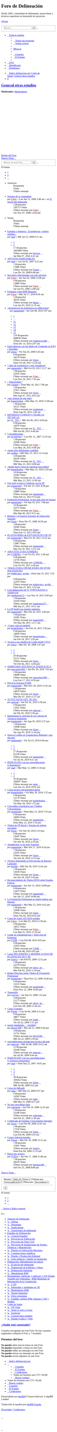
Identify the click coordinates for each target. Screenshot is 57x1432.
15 (14, 332)
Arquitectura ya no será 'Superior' (23, 844)
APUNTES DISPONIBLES (21, 258)
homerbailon (17, 401)
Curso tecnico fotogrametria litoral (23, 789)
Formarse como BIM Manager (21, 291)
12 (14, 324)
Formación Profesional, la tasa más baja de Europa (31, 499)
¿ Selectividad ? (14, 382)
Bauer (36, 302)
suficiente (15, 1107)
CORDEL (16, 554)
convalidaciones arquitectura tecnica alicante (28, 1041)
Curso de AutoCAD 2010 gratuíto (23, 918)
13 (14, 327)
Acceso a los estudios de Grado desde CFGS (28, 642)
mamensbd (19, 310)
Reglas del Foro (8, 155)
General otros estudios (18, 85)
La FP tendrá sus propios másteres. (23, 609)
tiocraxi (36, 253)
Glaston (15, 384)
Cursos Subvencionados (18, 1137)
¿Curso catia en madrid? (18, 625)
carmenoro (38, 409)
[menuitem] (23, 40)
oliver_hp (37, 967)
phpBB (21, 1396)
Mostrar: (8, 1179)
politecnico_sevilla (20, 573)
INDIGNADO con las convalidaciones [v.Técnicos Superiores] (26, 1059)
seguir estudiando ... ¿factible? (21, 1025)
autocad (15, 702)
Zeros (14, 352)
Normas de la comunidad (19, 196)
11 (14, 321)
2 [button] (8, 175)
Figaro (36, 269)
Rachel (14, 866)
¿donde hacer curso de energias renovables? (28, 466)
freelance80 (38, 1164)
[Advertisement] (28, 124)
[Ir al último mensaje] (40, 210)
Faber (14, 199)
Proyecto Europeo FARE (19, 683)
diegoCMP (16, 1028)
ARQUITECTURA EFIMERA (22, 551)
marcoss (15, 1044)
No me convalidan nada (18, 1104)
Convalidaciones (15, 434)
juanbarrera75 (17, 595)
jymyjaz (15, 995)
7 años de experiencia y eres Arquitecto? (26, 365)
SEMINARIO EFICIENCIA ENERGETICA (29, 666)
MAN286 (37, 1036)
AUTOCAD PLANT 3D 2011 (22, 699)
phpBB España (34, 1404)
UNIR (14, 940)
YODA (14, 1156)
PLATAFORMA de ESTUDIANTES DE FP (29, 535)
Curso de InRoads (16, 1088)
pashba (14, 453)
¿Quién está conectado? (16, 1324)
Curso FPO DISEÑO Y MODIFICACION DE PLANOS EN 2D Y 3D (30, 955)
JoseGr (14, 959)
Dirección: (29, 1182)
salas (13, 1091)
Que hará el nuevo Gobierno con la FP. (26, 483)
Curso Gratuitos (14, 1008)
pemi (35, 784)
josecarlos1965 (18, 669)
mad (13, 237)
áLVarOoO (16, 436)
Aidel (35, 1019)
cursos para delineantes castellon (22, 450)
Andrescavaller (40, 341)
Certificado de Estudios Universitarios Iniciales (29, 1121)
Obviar (4, 21)
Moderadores (20, 91)
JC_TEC (15, 420)
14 (14, 330)
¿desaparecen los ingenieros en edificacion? (28, 308)
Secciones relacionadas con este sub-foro (26, 275)
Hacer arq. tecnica (16, 1154)
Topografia (12, 992)
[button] (8, 178)
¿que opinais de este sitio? (19, 398)
